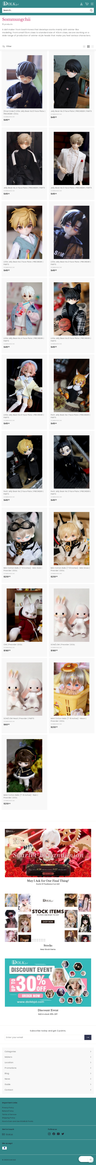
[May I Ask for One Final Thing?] (48, 853)
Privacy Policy (8, 1107)
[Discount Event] (48, 982)
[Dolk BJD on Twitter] (63, 1134)
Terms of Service (9, 1114)
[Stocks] (48, 918)
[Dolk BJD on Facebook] (53, 1134)
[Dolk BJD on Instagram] (49, 1134)
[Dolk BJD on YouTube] (58, 1134)
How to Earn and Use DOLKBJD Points (17, 1121)
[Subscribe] (87, 1037)
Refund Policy (8, 1111)
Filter (9, 46)
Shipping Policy (8, 1118)
